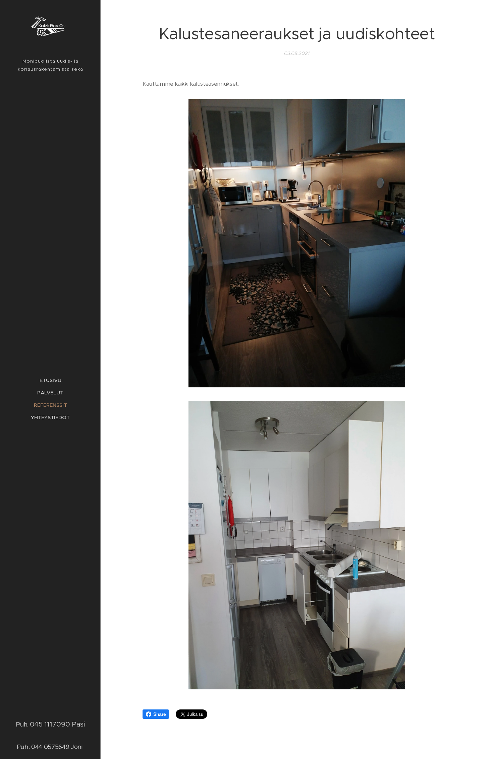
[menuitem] (50, 380)
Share (159, 714)
